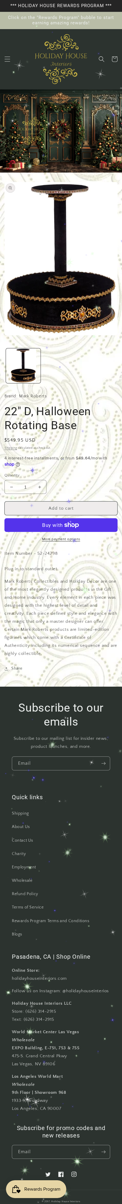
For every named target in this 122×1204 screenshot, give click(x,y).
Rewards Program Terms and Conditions (50, 921)
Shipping (10, 448)
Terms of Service (28, 907)
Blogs (17, 934)
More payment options (61, 539)
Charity (19, 853)
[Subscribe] (103, 763)
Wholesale (22, 880)
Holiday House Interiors (65, 1201)
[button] (7, 59)
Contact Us (22, 840)
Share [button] (17, 668)
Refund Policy (25, 894)
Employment (24, 867)
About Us (21, 826)
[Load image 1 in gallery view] (23, 365)
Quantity (12, 475)
